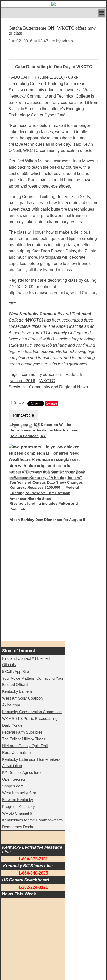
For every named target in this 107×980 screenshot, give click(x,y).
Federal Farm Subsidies (22, 732)
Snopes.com (13, 786)
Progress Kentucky (18, 806)
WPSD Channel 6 (17, 813)
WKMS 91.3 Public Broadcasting (29, 718)
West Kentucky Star (19, 793)
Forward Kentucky (17, 799)
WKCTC (47, 381)
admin (67, 41)
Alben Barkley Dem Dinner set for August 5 (47, 519)
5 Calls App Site (15, 671)
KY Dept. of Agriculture (21, 772)
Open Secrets (14, 779)
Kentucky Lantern (17, 691)
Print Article (23, 415)
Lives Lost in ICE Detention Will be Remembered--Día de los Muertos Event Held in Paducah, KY (45, 430)
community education (41, 374)
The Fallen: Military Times (23, 739)
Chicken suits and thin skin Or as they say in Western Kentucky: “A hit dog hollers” (47, 475)
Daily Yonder (13, 725)
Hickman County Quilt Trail (25, 746)
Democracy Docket (18, 827)
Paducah (73, 374)
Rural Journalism (16, 752)
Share (18, 402)
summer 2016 (22, 381)
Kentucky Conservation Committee (32, 711)
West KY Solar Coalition (22, 698)
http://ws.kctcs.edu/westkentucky (38, 293)
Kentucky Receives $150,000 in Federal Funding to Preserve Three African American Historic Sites (44, 493)
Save (53, 403)
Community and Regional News (58, 387)
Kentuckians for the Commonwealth (32, 820)
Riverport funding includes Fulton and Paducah (44, 506)
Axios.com (11, 705)
